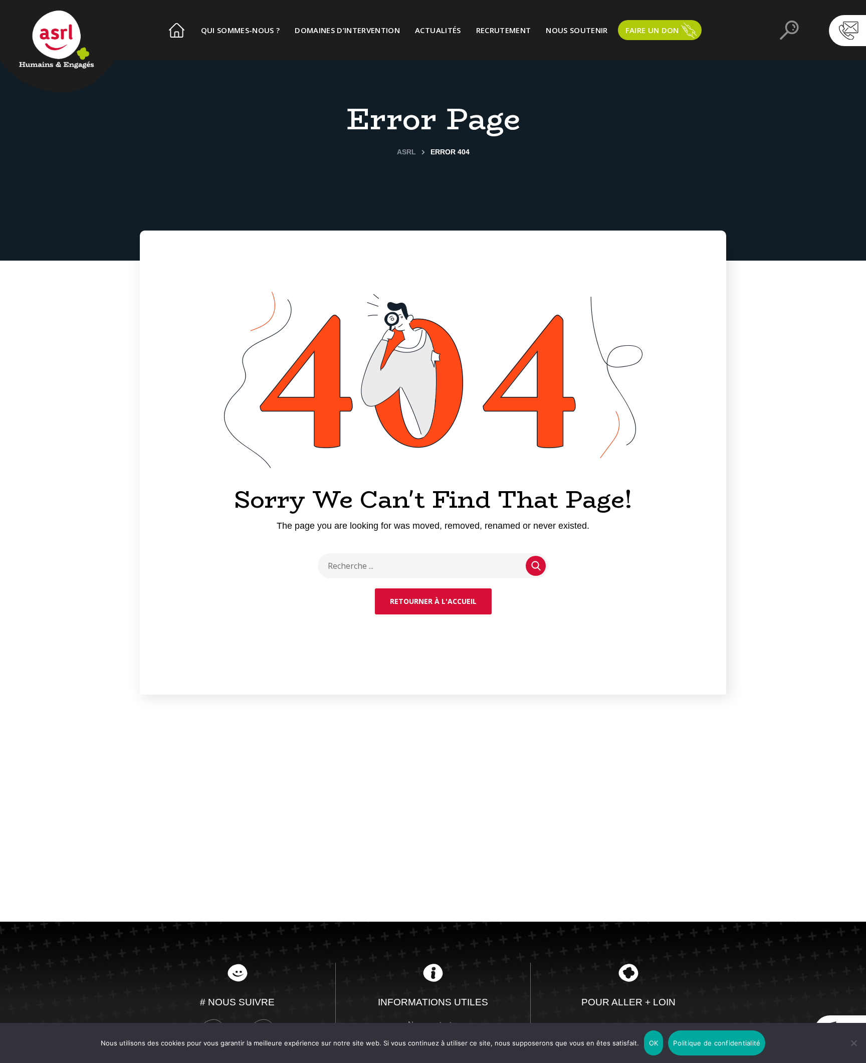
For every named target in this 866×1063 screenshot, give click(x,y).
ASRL (406, 152)
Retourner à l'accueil (433, 601)
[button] (822, 25)
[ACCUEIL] (177, 30)
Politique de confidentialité (716, 1043)
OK (654, 1043)
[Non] (853, 1043)
